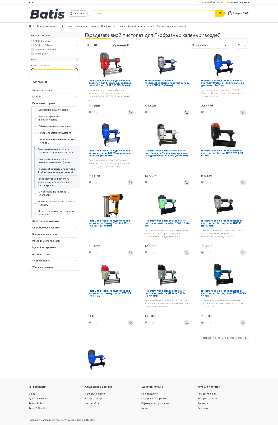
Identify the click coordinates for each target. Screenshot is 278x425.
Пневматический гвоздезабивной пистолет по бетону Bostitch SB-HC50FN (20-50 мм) (109, 223)
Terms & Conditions (39, 408)
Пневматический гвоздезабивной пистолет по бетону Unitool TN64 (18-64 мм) (223, 293)
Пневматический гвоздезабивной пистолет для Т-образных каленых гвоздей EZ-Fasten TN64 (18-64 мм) (166, 153)
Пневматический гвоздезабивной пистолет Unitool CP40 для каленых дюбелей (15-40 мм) (222, 83)
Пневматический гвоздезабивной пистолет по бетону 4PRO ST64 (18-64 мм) (222, 153)
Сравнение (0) (121, 45)
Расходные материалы (54, 240)
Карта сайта (92, 403)
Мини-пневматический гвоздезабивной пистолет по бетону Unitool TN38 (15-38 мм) (167, 83)
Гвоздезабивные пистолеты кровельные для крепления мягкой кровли (54, 182)
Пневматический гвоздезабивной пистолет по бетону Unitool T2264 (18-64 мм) (165, 293)
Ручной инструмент (54, 247)
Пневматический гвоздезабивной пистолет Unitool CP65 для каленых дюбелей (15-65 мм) (110, 153)
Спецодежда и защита (54, 227)
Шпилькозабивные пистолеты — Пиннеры (55, 203)
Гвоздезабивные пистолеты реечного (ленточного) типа (54, 161)
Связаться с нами (95, 393)
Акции (144, 408)
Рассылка (203, 408)
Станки (54, 96)
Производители (150, 393)
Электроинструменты (54, 221)
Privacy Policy (36, 403)
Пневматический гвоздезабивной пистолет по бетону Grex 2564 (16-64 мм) (167, 223)
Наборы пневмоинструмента (53, 132)
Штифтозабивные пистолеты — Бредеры (54, 213)
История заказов (207, 398)
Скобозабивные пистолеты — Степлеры (53, 193)
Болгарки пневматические (51, 109)
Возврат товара (94, 398)
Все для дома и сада (54, 234)
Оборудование (54, 260)
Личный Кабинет (207, 393)
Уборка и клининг (54, 267)
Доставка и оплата (39, 398)
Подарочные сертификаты (156, 398)
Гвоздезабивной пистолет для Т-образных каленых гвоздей (152, 26)
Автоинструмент (54, 254)
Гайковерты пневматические (53, 126)
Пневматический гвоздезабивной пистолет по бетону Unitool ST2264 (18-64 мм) (109, 293)
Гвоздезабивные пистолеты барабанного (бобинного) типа (55, 151)
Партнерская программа (155, 403)
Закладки (203, 403)
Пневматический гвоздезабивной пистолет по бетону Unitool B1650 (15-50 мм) (221, 223)
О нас (32, 393)
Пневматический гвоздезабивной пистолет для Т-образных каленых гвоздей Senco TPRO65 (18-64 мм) (109, 83)
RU (30, 2)
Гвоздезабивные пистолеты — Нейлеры (88, 26)
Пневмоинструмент (48, 26)
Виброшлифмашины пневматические (47, 118)
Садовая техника (54, 90)
